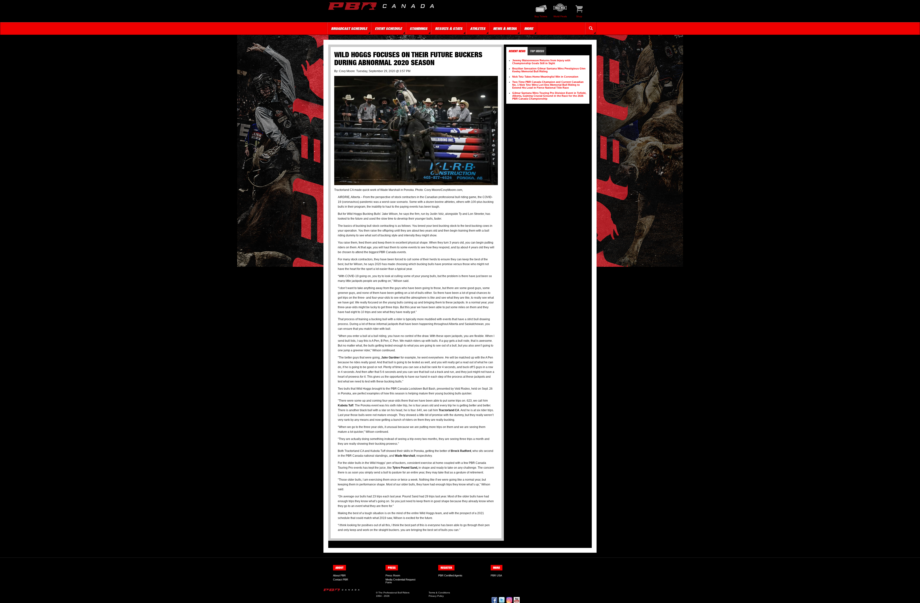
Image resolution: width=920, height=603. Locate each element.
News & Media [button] (505, 28)
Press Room (392, 575)
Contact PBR (340, 579)
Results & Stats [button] (448, 28)
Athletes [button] (477, 28)
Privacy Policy (436, 596)
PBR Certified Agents (450, 575)
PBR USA (496, 575)
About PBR (339, 575)
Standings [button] (418, 28)
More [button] (528, 28)
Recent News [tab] (517, 51)
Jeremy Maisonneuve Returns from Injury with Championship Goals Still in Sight (541, 62)
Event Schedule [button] (388, 28)
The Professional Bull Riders (393, 592)
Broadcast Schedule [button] (349, 28)
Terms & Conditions (439, 592)
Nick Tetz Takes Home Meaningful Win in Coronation (545, 76)
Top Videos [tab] (537, 51)
